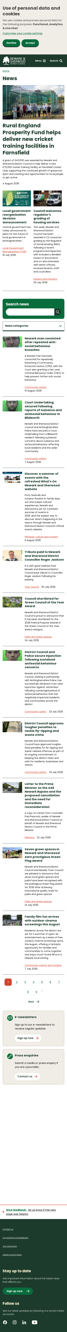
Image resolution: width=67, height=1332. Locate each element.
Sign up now (25, 1038)
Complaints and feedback (15, 1237)
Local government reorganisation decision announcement (17, 216)
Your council (32, 587)
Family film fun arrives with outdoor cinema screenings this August (42, 920)
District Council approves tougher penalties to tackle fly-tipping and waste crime (44, 729)
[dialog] (33, 27)
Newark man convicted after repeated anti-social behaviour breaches (42, 344)
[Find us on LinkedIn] (25, 1323)
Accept (30, 43)
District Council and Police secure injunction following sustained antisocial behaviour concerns (43, 659)
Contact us (24, 1076)
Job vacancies (10, 1246)
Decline (11, 43)
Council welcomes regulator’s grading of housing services (47, 216)
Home (6, 71)
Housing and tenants (45, 279)
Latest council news (12, 1254)
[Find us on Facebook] (6, 1323)
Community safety (36, 387)
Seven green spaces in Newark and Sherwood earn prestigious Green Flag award (42, 855)
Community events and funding (43, 965)
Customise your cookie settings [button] (22, 33)
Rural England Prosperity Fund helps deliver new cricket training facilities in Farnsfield (32, 139)
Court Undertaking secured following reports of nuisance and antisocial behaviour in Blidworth (43, 410)
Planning (29, 837)
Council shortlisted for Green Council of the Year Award (44, 602)
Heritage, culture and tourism (41, 536)
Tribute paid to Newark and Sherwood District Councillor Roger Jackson (44, 555)
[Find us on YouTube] (35, 1323)
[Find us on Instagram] (15, 1323)
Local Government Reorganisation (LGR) (15, 250)
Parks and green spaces (38, 636)
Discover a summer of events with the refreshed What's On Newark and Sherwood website (42, 481)
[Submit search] (57, 312)
